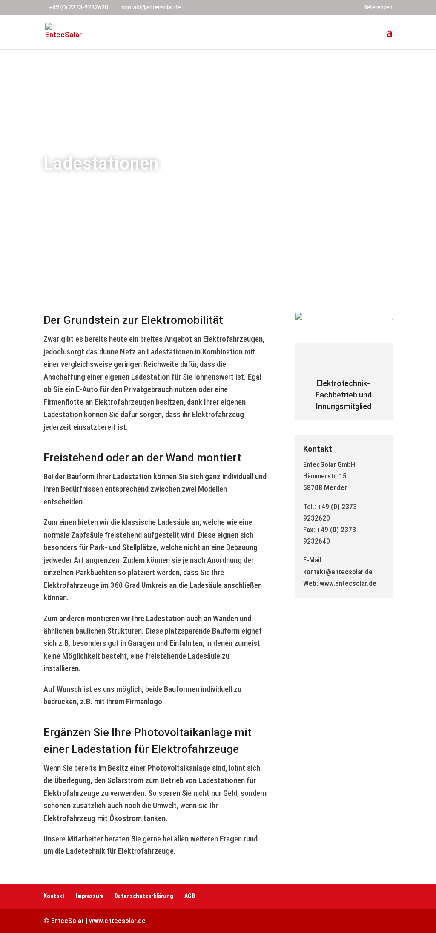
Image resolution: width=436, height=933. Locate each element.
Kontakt (54, 896)
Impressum (89, 896)
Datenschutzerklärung (144, 896)
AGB (189, 896)
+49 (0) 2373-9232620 (78, 8)
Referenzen (378, 8)
